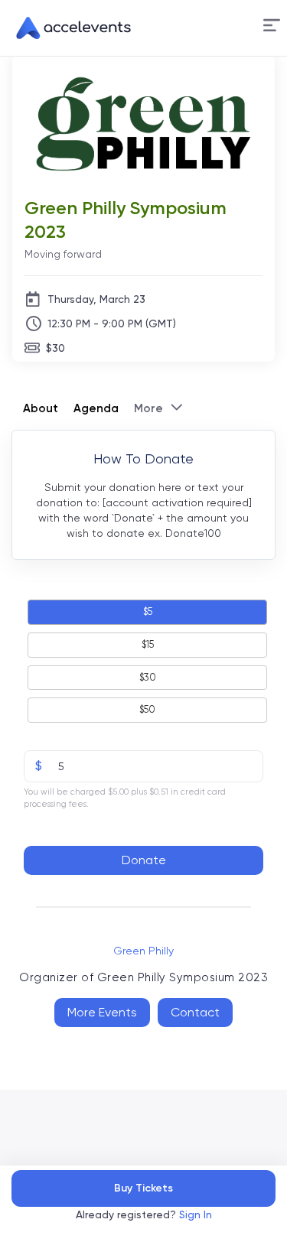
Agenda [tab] (96, 408)
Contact (195, 1012)
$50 (147, 709)
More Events (102, 1012)
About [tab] (40, 408)
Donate (144, 860)
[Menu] (271, 25)
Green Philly (143, 951)
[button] (271, 28)
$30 (55, 348)
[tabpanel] (143, 664)
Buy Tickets (143, 1188)
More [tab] (148, 408)
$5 (147, 611)
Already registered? (144, 1214)
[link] (67, 28)
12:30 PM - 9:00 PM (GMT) (111, 323)
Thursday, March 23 (96, 299)
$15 (148, 644)
